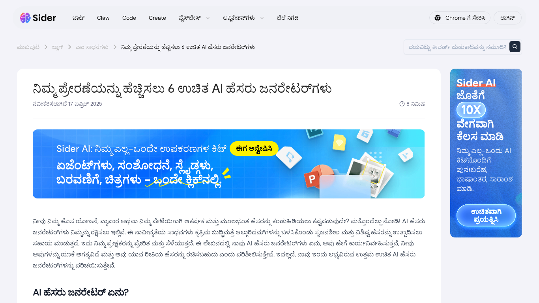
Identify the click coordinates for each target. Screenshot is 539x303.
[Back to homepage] (38, 18)
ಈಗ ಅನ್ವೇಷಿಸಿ (254, 148)
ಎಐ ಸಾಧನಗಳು (92, 46)
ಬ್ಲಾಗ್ (57, 46)
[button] (229, 163)
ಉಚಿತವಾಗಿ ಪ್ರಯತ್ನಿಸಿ (486, 215)
